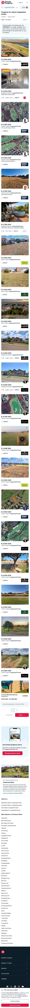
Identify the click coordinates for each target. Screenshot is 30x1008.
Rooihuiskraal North (6, 905)
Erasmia (3, 845)
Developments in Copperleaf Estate (10, 810)
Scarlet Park (4, 908)
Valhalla (3, 925)
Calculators (5, 973)
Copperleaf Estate (6, 835)
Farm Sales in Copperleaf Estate (9, 807)
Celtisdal (3, 828)
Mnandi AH (4, 875)
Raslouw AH (4, 893)
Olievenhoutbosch (6, 888)
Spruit (2, 910)
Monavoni (3, 880)
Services (3, 968)
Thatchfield (4, 918)
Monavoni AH (4, 883)
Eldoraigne (4, 843)
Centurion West (11, 16)
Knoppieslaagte (5, 863)
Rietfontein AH (5, 895)
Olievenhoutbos (5, 885)
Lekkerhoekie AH (5, 873)
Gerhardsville (4, 848)
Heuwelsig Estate (5, 858)
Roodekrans (4, 900)
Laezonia (3, 868)
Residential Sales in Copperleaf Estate (11, 802)
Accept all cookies (15, 1005)
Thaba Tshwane (5, 915)
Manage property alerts (12, 753)
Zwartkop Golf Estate (7, 943)
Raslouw (3, 890)
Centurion (3, 16)
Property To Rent (6, 963)
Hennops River (5, 853)
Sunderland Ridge (6, 913)
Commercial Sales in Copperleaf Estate (11, 805)
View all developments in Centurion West (13, 704)
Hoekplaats (4, 860)
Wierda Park (4, 940)
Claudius (3, 833)
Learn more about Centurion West (13, 793)
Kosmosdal (4, 865)
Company (4, 978)
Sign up (21, 2)
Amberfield (4, 818)
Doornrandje (4, 840)
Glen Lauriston (5, 850)
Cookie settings (15, 1001)
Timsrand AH (4, 923)
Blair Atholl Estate (6, 820)
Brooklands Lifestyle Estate (8, 825)
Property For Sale (6, 957)
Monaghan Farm (5, 878)
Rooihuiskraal (4, 903)
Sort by (24, 19)
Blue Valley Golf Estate (7, 823)
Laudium (3, 870)
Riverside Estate (5, 898)
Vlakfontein (4, 930)
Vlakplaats (4, 933)
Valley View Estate (6, 928)
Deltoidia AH (4, 838)
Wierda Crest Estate (6, 935)
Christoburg (4, 830)
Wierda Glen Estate (6, 938)
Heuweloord (4, 855)
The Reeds (4, 920)
